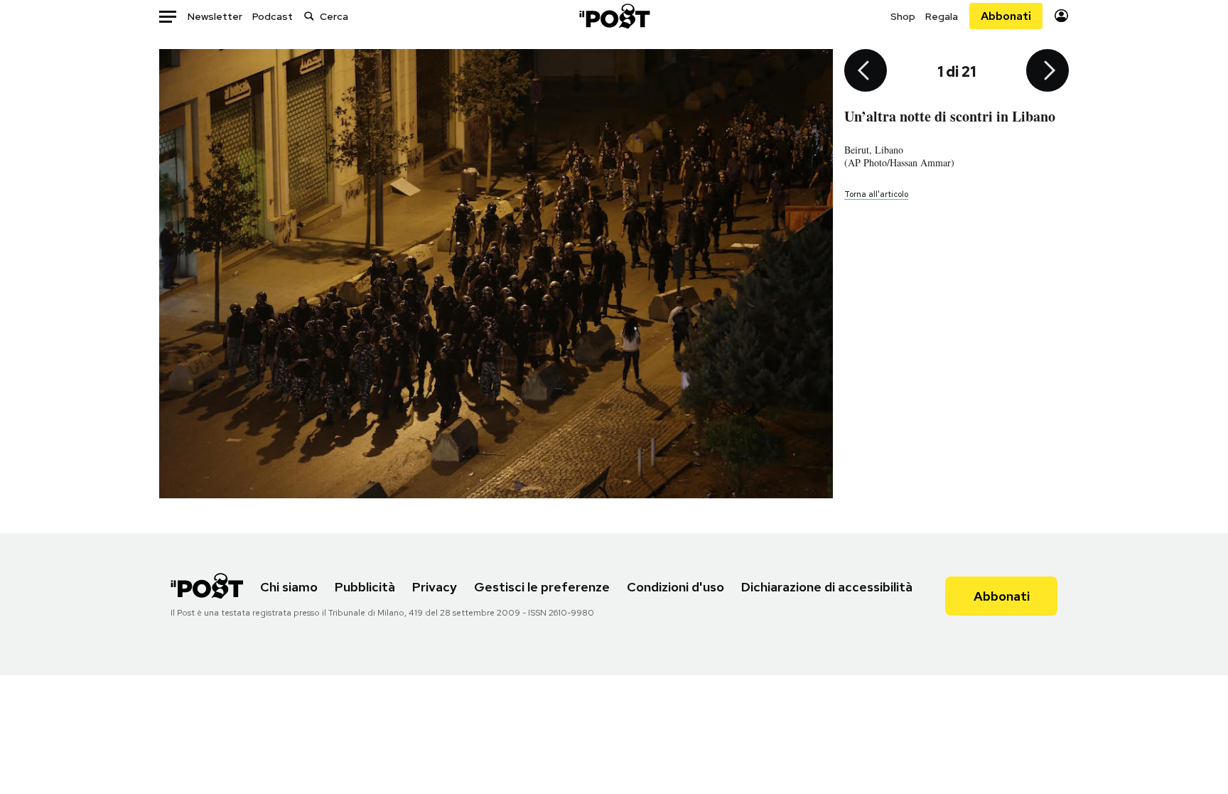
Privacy (434, 587)
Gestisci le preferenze (542, 587)
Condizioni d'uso (675, 587)
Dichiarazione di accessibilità (826, 587)
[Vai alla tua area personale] (1061, 16)
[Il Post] (614, 16)
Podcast (272, 16)
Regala (941, 16)
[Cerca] (309, 16)
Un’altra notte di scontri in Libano (949, 116)
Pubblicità (365, 587)
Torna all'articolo (876, 194)
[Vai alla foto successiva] (1047, 72)
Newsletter (215, 16)
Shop (902, 16)
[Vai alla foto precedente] (865, 72)
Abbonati (1006, 16)
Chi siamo (289, 587)
